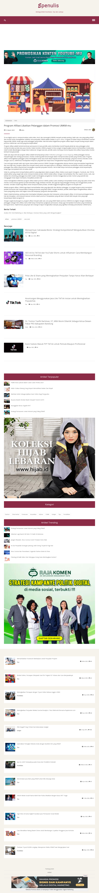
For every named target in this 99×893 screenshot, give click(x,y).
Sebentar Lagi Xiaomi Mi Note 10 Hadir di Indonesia (27, 534)
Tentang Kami (49, 869)
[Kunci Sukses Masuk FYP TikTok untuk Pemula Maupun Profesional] (13, 347)
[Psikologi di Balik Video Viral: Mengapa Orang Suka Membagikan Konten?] (8, 559)
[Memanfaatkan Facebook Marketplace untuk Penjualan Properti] (11, 661)
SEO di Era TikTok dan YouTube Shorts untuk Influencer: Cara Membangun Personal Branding (58, 254)
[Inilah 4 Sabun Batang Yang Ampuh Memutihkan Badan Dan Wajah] (8, 389)
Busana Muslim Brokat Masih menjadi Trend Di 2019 (27, 400)
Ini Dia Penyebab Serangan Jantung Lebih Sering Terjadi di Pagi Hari (32, 546)
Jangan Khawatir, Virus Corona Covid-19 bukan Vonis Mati (29, 540)
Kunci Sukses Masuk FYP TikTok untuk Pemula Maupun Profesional (55, 344)
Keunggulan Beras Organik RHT (21, 406)
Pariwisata (25, 514)
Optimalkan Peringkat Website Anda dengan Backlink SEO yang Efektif (39, 744)
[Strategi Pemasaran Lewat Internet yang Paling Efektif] (8, 412)
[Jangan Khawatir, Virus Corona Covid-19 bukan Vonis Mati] (8, 541)
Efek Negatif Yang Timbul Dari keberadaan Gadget (32, 727)
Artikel (49, 872)
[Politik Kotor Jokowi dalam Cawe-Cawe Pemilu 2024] (8, 383)
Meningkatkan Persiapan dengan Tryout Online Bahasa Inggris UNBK (38, 692)
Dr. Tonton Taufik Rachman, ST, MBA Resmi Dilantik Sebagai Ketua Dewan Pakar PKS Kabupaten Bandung (58, 322)
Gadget (54, 514)
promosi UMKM (16, 219)
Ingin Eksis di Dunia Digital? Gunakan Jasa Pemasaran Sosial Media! (38, 814)
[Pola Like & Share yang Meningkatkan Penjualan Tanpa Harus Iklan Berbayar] (13, 281)
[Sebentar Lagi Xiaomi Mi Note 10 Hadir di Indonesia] (8, 535)
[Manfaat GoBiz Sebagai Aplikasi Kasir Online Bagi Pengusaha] (8, 395)
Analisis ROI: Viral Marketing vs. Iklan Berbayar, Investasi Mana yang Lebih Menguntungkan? (32, 213)
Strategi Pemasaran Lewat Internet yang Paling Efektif (28, 411)
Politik (26, 327)
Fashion (7, 514)
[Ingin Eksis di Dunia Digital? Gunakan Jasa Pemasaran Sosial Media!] (11, 816)
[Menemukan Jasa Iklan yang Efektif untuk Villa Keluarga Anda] (11, 782)
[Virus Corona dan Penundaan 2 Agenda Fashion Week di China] (8, 552)
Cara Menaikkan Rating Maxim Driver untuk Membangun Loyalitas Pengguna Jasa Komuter (45, 830)
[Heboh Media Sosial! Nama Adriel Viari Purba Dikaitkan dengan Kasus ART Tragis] (11, 797)
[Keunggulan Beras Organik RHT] (8, 406)
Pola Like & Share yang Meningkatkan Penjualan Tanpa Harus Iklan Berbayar (59, 275)
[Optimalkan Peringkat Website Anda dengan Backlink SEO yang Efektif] (11, 747)
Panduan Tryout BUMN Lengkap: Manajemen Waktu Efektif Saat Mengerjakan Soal (43, 847)
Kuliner (41, 514)
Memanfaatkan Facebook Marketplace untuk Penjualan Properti (37, 659)
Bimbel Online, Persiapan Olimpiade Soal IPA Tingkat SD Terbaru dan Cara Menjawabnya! (45, 675)
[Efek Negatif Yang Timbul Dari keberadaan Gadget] (11, 729)
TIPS (15, 121)
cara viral (27, 219)
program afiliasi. (60, 139)
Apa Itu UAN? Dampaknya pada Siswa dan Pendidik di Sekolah (36, 762)
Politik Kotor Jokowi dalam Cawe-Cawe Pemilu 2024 (27, 382)
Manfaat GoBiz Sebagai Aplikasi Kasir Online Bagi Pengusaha (30, 394)
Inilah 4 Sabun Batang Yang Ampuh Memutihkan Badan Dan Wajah (32, 388)
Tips (26, 236)
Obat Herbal (15, 514)
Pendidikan (67, 514)
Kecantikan (33, 514)
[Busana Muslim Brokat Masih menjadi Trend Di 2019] (8, 401)
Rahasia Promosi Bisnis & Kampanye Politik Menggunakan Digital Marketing (49, 889)
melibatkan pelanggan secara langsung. (61, 155)
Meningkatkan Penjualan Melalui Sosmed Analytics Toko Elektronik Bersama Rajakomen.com (46, 710)
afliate (7, 219)
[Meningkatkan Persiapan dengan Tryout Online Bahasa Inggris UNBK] (11, 696)
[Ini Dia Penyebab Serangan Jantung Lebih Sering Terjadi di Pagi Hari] (8, 546)
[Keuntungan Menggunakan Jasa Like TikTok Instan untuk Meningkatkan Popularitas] (13, 302)
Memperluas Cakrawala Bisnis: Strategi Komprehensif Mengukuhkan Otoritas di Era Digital (60, 231)
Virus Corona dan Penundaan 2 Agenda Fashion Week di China (30, 551)
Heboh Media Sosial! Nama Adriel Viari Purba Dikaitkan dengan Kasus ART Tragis (42, 795)
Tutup (85, 876)
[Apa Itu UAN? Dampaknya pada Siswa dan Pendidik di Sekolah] (11, 764)
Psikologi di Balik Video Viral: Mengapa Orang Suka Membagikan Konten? (33, 557)
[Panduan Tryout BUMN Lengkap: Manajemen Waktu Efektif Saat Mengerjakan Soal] (11, 850)
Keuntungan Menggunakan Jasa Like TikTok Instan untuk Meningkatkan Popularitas (57, 299)
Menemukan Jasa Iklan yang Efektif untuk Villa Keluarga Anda (36, 779)
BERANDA (8, 121)
